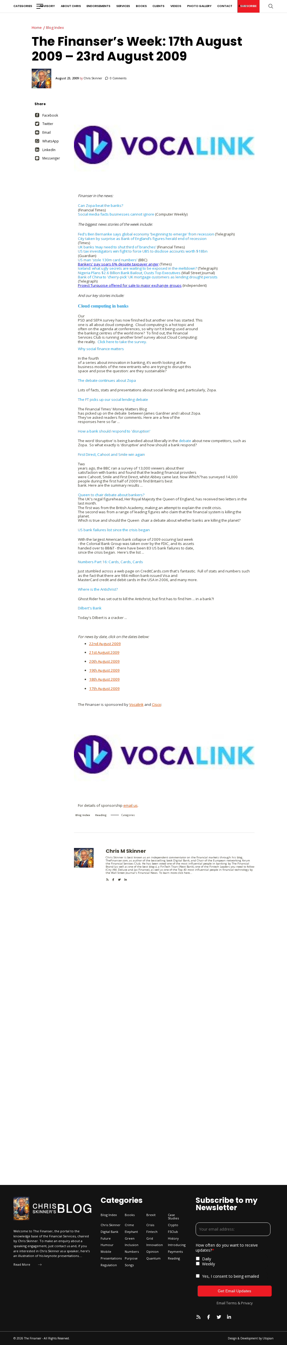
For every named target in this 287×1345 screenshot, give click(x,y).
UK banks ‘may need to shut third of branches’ (117, 246)
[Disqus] (164, 951)
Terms (231, 1302)
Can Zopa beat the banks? (100, 205)
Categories (22, 6)
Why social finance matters (101, 348)
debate (185, 440)
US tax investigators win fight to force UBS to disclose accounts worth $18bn (142, 251)
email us (130, 805)
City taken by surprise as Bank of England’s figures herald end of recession (142, 238)
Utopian (268, 1338)
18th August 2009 (104, 679)
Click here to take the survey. (122, 341)
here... (188, 873)
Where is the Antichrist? (98, 589)
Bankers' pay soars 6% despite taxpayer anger (118, 264)
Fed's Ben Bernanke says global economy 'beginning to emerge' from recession (146, 234)
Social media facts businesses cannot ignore (116, 214)
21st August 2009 (104, 652)
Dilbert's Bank (89, 608)
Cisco (156, 704)
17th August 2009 (104, 688)
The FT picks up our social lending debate (113, 399)
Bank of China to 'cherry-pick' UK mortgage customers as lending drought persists (147, 276)
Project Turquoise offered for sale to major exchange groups (130, 285)
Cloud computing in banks (103, 306)
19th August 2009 (104, 670)
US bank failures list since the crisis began (114, 529)
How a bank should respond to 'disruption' (114, 431)
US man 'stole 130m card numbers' (107, 259)
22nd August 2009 (105, 643)
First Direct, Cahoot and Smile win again (111, 454)
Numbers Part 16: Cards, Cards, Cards (110, 561)
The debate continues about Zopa (107, 380)
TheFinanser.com (117, 860)
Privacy (247, 1302)
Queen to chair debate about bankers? (111, 494)
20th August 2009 (104, 661)
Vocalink (136, 704)
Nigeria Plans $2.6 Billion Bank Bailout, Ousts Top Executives (129, 272)
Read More (21, 1265)
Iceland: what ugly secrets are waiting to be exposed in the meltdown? (137, 268)
